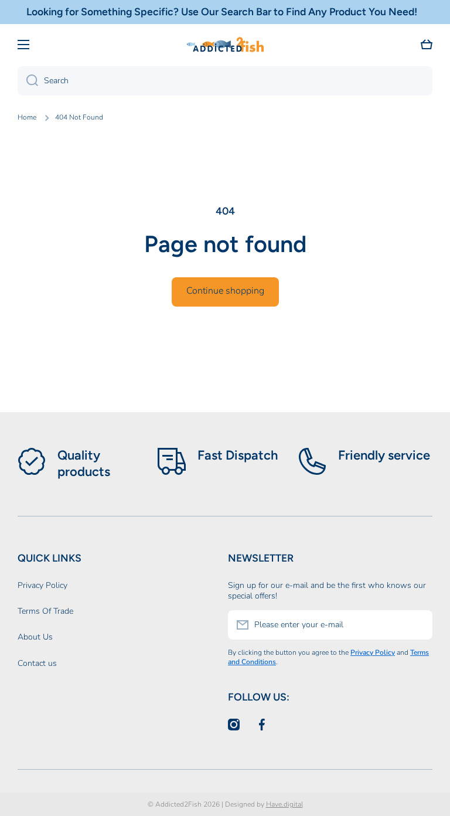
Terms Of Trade (45, 611)
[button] (426, 44)
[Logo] (225, 44)
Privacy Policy (42, 585)
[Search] (28, 81)
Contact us (37, 663)
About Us (35, 636)
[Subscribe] (417, 625)
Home (27, 117)
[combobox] (225, 81)
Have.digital (284, 804)
